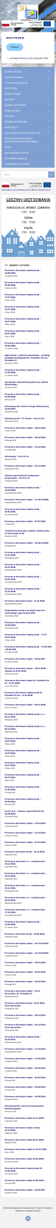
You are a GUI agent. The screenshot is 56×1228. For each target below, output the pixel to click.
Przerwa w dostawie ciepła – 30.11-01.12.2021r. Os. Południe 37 (22, 992)
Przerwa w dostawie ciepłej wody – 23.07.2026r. (23, 308)
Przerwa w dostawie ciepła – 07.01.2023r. (25, 842)
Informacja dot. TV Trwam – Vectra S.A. (25, 418)
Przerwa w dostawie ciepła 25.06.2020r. (24, 1158)
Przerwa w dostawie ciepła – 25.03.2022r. (25, 971)
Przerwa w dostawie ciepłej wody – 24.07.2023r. (23, 739)
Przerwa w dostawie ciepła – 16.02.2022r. (25, 981)
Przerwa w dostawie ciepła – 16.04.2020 (25, 1189)
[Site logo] (28, 18)
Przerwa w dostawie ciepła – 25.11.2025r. (25, 465)
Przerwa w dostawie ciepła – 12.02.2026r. (25, 446)
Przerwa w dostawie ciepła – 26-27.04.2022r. (27, 943)
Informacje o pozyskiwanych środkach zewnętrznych (26, 189)
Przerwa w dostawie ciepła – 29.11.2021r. (25, 1015)
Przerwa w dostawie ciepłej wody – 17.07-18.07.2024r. (26, 636)
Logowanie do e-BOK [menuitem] (17, 164)
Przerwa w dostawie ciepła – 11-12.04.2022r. (27, 953)
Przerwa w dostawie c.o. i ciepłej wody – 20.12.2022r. (25, 874)
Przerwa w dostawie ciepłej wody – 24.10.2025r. (23, 489)
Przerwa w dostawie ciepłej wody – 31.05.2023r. (23, 788)
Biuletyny (24, 58)
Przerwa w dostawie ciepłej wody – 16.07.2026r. (23, 320)
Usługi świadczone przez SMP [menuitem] (23, 132)
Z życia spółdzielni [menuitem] (16, 82)
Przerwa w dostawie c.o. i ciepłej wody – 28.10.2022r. (25, 898)
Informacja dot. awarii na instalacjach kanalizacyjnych (24, 1107)
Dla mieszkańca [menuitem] (14, 77)
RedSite (37, 1211)
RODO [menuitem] (8, 147)
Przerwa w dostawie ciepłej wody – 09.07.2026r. (23, 332)
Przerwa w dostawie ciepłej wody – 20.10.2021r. (23, 1038)
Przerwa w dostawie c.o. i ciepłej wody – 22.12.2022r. (25, 862)
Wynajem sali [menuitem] (13, 110)
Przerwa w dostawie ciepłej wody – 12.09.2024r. (23, 623)
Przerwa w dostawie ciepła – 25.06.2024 (25, 658)
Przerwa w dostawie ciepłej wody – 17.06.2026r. (23, 371)
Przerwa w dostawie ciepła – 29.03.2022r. (25, 962)
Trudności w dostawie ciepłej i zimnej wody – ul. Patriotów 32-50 (28, 532)
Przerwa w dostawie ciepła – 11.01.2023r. (25, 832)
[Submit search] (51, 174)
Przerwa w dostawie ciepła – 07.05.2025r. (25, 521)
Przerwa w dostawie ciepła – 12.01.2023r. (25, 823)
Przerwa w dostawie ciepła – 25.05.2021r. (25, 1077)
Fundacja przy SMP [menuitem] (16, 121)
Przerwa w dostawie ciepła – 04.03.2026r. (25, 427)
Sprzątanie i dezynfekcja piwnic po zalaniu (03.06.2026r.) (26, 383)
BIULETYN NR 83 (15, 37)
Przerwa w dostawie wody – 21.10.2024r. (25, 600)
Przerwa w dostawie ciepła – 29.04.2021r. (25, 1096)
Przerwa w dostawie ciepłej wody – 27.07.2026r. (23, 296)
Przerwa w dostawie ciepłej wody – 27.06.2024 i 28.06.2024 (28, 648)
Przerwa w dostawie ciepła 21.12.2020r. (24, 1118)
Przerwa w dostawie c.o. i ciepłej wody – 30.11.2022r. (25, 886)
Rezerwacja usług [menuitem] (16, 158)
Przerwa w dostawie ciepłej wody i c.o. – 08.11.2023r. (25, 715)
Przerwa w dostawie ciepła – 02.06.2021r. (25, 1068)
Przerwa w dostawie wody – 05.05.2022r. (25, 933)
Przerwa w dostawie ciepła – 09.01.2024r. (25, 704)
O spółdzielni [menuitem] (13, 71)
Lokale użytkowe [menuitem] (15, 105)
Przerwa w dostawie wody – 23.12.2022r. (25, 851)
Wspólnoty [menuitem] (12, 127)
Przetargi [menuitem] (11, 88)
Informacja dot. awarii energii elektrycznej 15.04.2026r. (27, 407)
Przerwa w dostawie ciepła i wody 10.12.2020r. (22, 1129)
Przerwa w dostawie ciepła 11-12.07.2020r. (26, 1149)
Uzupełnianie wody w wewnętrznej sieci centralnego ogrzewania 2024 (25, 611)
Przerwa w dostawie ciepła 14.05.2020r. (24, 1180)
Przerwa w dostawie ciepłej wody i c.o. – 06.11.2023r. (25, 727)
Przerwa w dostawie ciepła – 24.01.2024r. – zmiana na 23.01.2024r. (26, 669)
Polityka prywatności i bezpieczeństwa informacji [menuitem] (22, 140)
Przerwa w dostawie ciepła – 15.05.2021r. (25, 1086)
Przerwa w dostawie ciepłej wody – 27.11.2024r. (23, 553)
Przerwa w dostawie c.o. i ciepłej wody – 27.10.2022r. (25, 911)
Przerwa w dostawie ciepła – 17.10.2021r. (25, 1048)
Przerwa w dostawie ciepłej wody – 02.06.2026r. (23, 395)
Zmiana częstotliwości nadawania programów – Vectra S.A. (22, 476)
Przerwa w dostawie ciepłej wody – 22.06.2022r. (23, 923)
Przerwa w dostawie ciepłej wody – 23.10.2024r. (23, 590)
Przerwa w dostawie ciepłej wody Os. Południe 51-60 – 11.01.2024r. (24, 694)
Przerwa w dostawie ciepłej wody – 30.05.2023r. (23, 800)
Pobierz (14, 47)
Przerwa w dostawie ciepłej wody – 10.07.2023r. (23, 764)
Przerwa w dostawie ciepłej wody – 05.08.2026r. (23, 283)
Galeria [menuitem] (9, 116)
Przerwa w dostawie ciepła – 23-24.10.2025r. (27, 499)
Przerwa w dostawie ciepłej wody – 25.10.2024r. (23, 565)
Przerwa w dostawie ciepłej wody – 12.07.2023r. (23, 751)
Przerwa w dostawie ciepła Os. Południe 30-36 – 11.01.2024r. (27, 681)
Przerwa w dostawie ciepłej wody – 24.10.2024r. (23, 578)
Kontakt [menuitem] (10, 99)
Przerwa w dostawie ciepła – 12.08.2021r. (25, 1058)
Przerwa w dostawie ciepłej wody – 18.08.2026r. (23, 271)
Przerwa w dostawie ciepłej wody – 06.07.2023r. (23, 776)
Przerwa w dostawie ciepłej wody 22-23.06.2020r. (24, 1169)
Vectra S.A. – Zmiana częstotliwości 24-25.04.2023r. (24, 812)
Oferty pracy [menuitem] (13, 93)
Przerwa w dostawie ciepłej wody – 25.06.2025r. (23, 510)
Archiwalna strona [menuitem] (17, 152)
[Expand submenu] (49, 71)
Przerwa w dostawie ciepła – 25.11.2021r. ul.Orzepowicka (25, 1026)
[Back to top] (28, 1218)
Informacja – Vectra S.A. (17, 456)
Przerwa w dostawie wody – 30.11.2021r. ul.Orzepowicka (25, 1004)
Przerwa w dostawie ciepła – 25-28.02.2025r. (27, 542)
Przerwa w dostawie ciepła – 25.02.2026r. (25, 437)
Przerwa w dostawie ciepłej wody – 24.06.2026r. (23, 344)
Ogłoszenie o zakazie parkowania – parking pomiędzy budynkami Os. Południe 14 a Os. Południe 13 (27, 358)
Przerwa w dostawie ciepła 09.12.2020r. (24, 1139)
